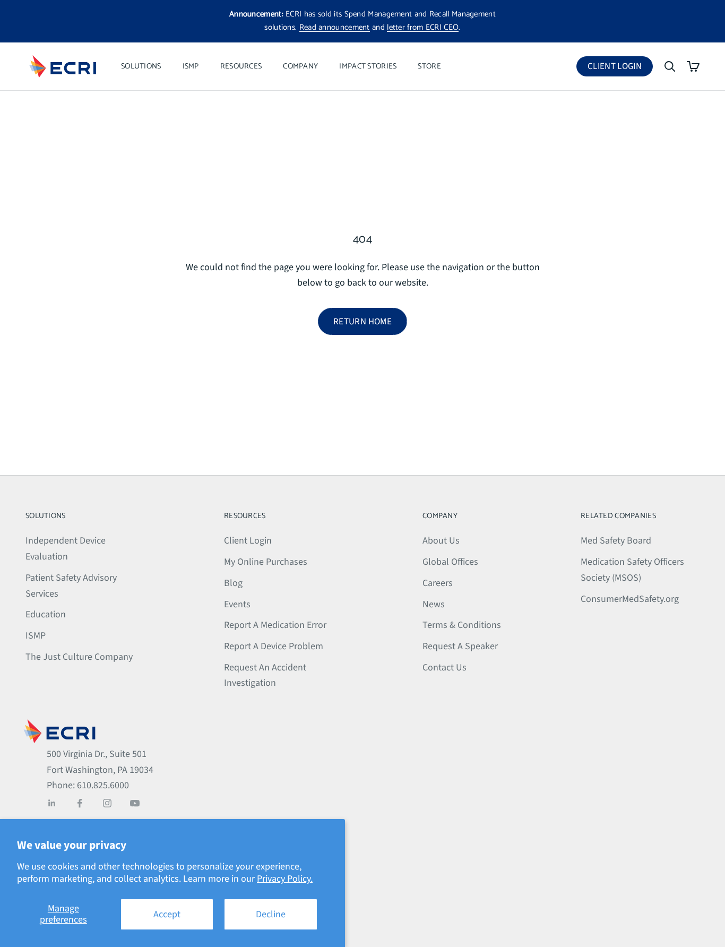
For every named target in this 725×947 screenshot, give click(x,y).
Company (300, 66)
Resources (241, 66)
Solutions (141, 66)
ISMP (191, 66)
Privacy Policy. (285, 878)
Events (237, 604)
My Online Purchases (265, 562)
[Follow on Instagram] (107, 803)
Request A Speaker (460, 646)
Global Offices (450, 562)
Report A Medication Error (275, 625)
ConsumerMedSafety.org (630, 599)
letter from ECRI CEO (423, 27)
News (433, 604)
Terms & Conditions (461, 625)
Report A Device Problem (273, 646)
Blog (233, 583)
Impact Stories (367, 66)
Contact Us (444, 667)
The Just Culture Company (79, 657)
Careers (437, 583)
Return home (362, 321)
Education (45, 614)
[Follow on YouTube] (135, 803)
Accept (166, 914)
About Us (441, 540)
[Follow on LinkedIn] (52, 803)
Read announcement (334, 27)
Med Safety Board (616, 540)
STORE (429, 66)
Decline (271, 914)
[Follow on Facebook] (79, 803)
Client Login (620, 68)
